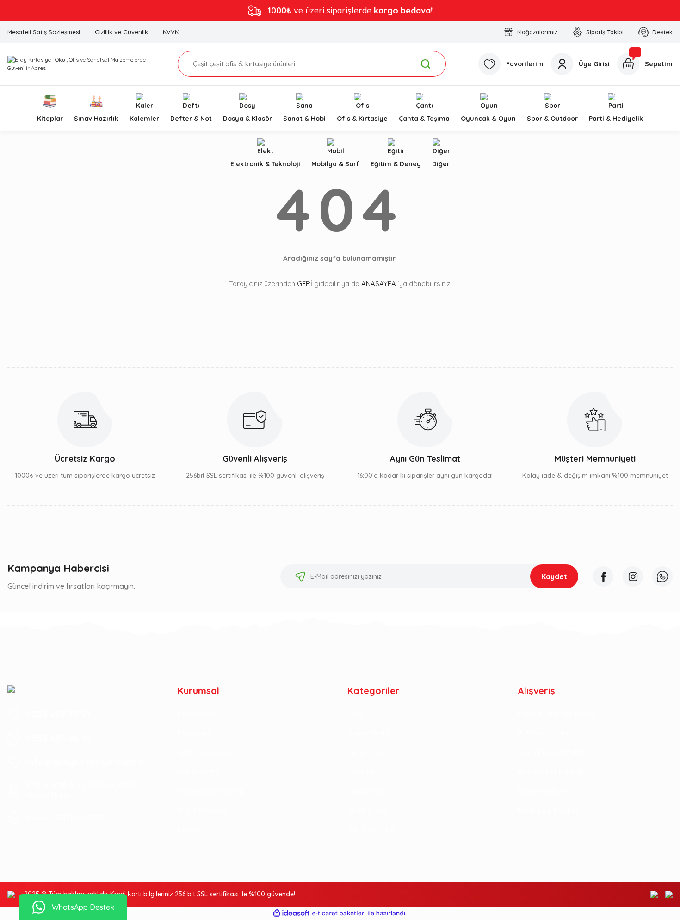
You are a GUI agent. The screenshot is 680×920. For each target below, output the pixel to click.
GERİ (304, 283)
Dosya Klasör (368, 791)
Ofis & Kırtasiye (371, 830)
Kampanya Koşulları (549, 811)
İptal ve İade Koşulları (551, 752)
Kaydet (554, 576)
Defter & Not (366, 752)
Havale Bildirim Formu (211, 791)
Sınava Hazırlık (369, 733)
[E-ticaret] (339, 913)
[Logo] (85, 64)
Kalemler (360, 772)
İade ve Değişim (542, 791)
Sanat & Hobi (367, 811)
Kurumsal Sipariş (203, 811)
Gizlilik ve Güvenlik (545, 733)
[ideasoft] (291, 913)
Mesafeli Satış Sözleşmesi (556, 713)
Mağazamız (195, 733)
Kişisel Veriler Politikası (552, 772)
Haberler (191, 830)
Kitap (355, 713)
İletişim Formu (199, 772)
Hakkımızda (196, 713)
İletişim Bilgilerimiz (205, 752)
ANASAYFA (378, 283)
